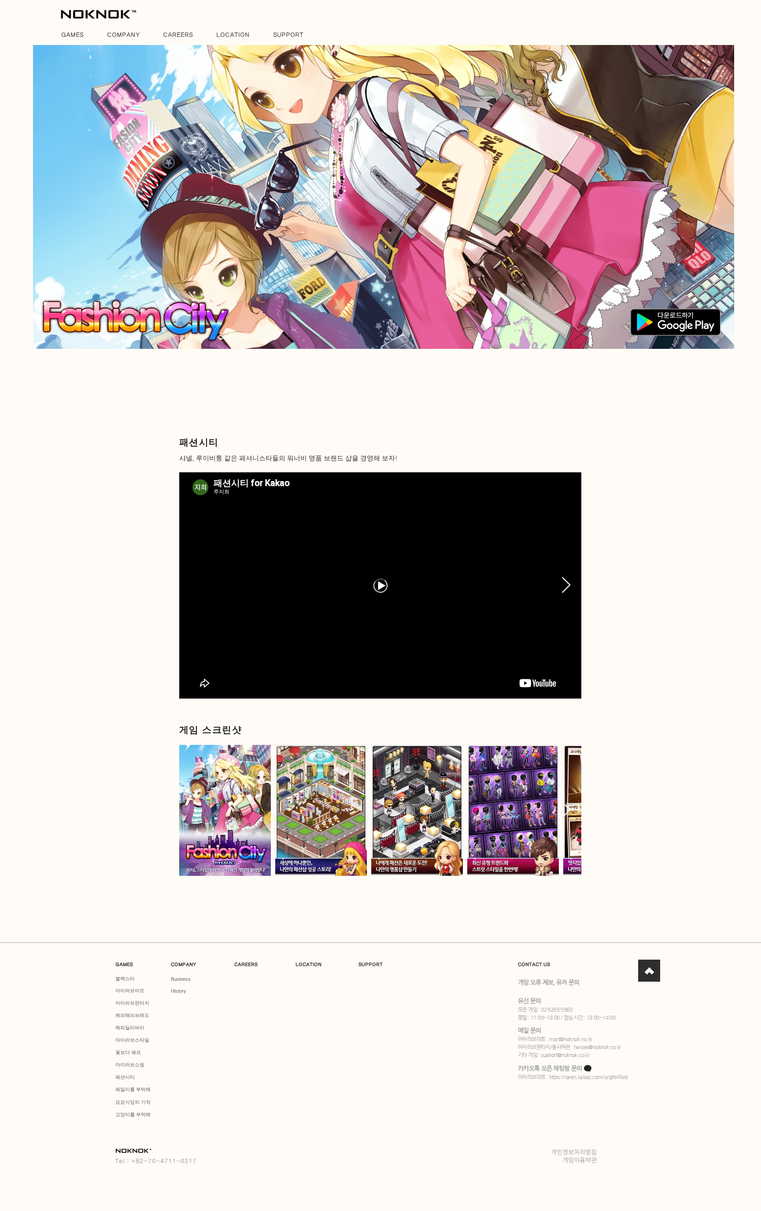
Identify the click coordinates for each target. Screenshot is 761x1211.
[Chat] (649, 971)
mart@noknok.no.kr (570, 1039)
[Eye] (98, 14)
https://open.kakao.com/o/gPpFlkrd (588, 1077)
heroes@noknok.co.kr (597, 1047)
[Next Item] (566, 585)
